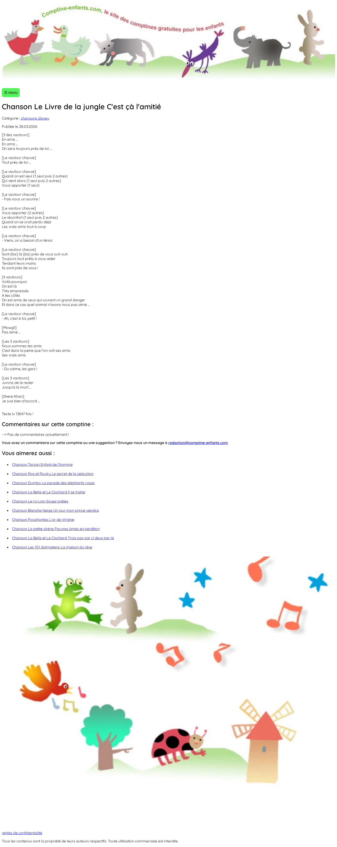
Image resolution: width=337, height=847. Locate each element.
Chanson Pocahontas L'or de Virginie (43, 519)
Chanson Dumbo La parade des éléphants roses (53, 483)
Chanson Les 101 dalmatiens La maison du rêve (52, 547)
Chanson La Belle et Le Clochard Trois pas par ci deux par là (63, 538)
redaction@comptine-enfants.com (198, 442)
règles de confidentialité (22, 832)
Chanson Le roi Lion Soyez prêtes (40, 501)
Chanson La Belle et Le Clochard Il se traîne (48, 492)
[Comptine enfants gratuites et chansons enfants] (168, 43)
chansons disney (35, 118)
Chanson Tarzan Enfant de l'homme (42, 464)
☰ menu (10, 93)
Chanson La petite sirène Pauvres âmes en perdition (56, 528)
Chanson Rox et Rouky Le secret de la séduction (53, 473)
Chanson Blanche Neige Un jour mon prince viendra (55, 510)
